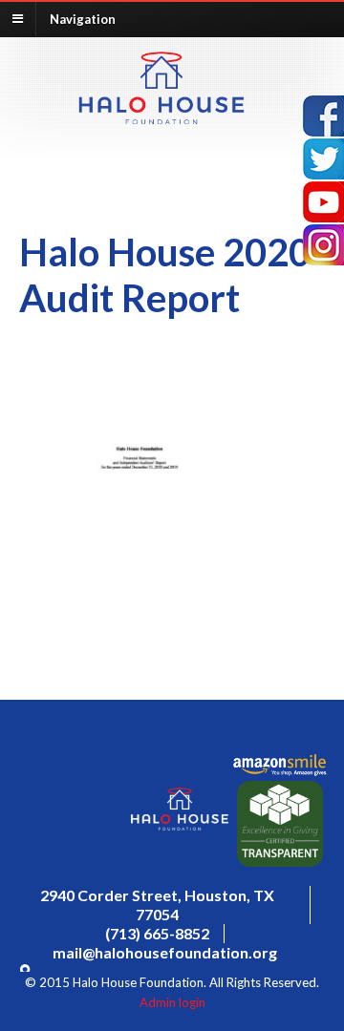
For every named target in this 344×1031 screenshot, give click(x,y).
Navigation (83, 18)
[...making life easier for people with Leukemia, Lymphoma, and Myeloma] (161, 118)
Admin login (172, 1002)
